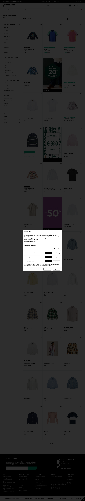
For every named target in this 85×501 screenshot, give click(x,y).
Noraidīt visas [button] (48, 269)
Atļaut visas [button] (57, 269)
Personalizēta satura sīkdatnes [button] (31, 253)
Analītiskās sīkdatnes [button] (29, 261)
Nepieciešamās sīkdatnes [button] (30, 248)
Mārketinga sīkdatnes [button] (29, 257)
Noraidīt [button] (48, 257)
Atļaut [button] (57, 257)
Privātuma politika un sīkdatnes (30, 241)
